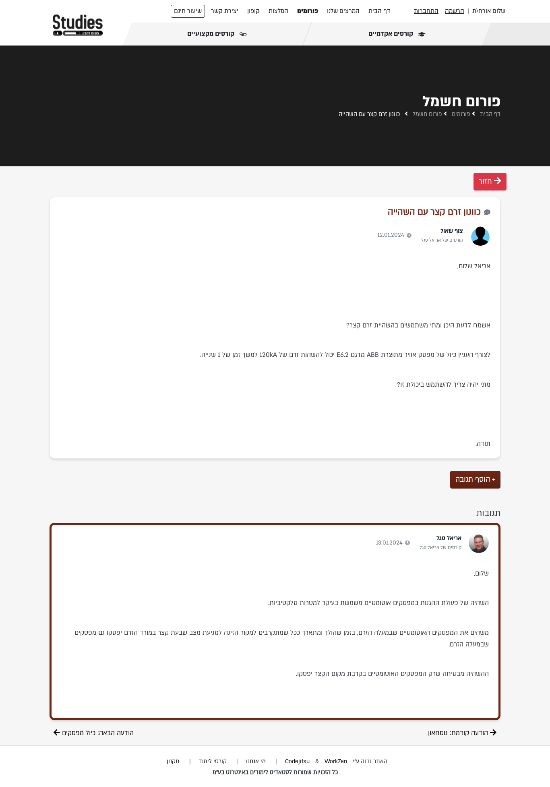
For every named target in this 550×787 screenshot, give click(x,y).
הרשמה (454, 11)
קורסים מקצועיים (211, 33)
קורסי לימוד (213, 761)
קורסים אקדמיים (391, 33)
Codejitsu (298, 761)
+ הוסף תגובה (475, 479)
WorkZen (336, 761)
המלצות (278, 11)
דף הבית (379, 11)
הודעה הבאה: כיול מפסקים (97, 733)
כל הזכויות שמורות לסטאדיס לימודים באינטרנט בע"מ (275, 772)
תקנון (173, 761)
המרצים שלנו (343, 11)
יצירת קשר (224, 11)
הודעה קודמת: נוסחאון (459, 733)
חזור (486, 181)
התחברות (426, 11)
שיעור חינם (188, 11)
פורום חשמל (427, 114)
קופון (253, 11)
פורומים (307, 11)
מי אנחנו (256, 761)
